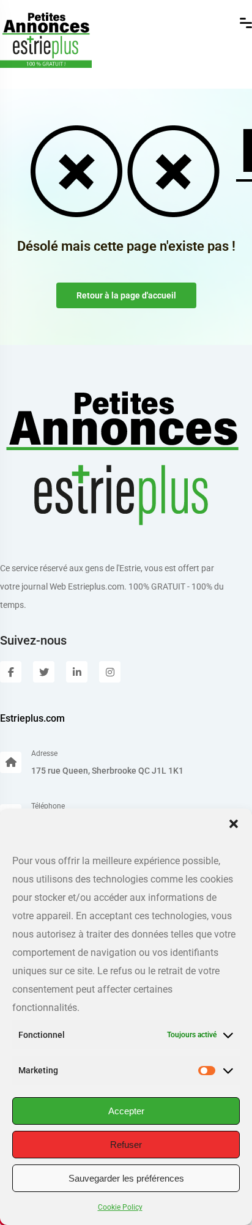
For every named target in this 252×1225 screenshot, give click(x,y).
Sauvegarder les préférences (126, 1178)
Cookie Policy (120, 1207)
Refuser (126, 1144)
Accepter (126, 1111)
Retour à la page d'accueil (126, 295)
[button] (234, 824)
